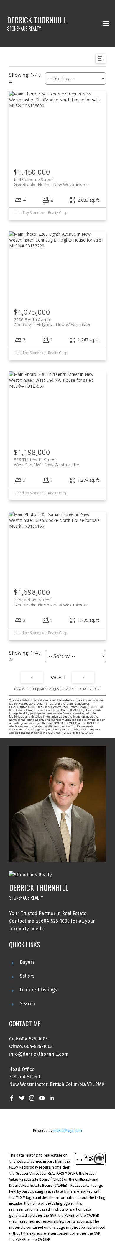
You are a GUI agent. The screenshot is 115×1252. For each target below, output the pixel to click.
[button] (11, 1098)
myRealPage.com (67, 1130)
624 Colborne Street (51, 182)
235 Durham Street (51, 602)
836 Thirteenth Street (46, 462)
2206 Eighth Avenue (52, 322)
